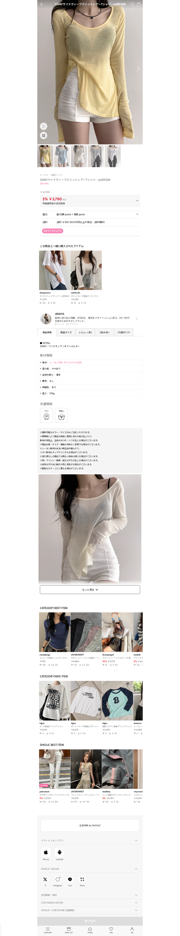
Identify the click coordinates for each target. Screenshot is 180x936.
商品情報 (47, 332)
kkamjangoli (108, 655)
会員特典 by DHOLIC (90, 825)
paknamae (44, 792)
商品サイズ (66, 332)
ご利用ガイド (123, 332)
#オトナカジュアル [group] (53, 230)
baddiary (106, 792)
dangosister (45, 293)
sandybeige (45, 655)
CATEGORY (48, 932)
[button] (137, 68)
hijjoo (42, 723)
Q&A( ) (104, 332)
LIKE (111, 932)
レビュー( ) (85, 332)
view (136, 319)
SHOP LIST (69, 932)
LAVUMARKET (77, 655)
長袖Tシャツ (57, 175)
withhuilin (75, 293)
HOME (90, 932)
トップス (44, 175)
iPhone (46, 859)
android (59, 859)
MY (132, 932)
